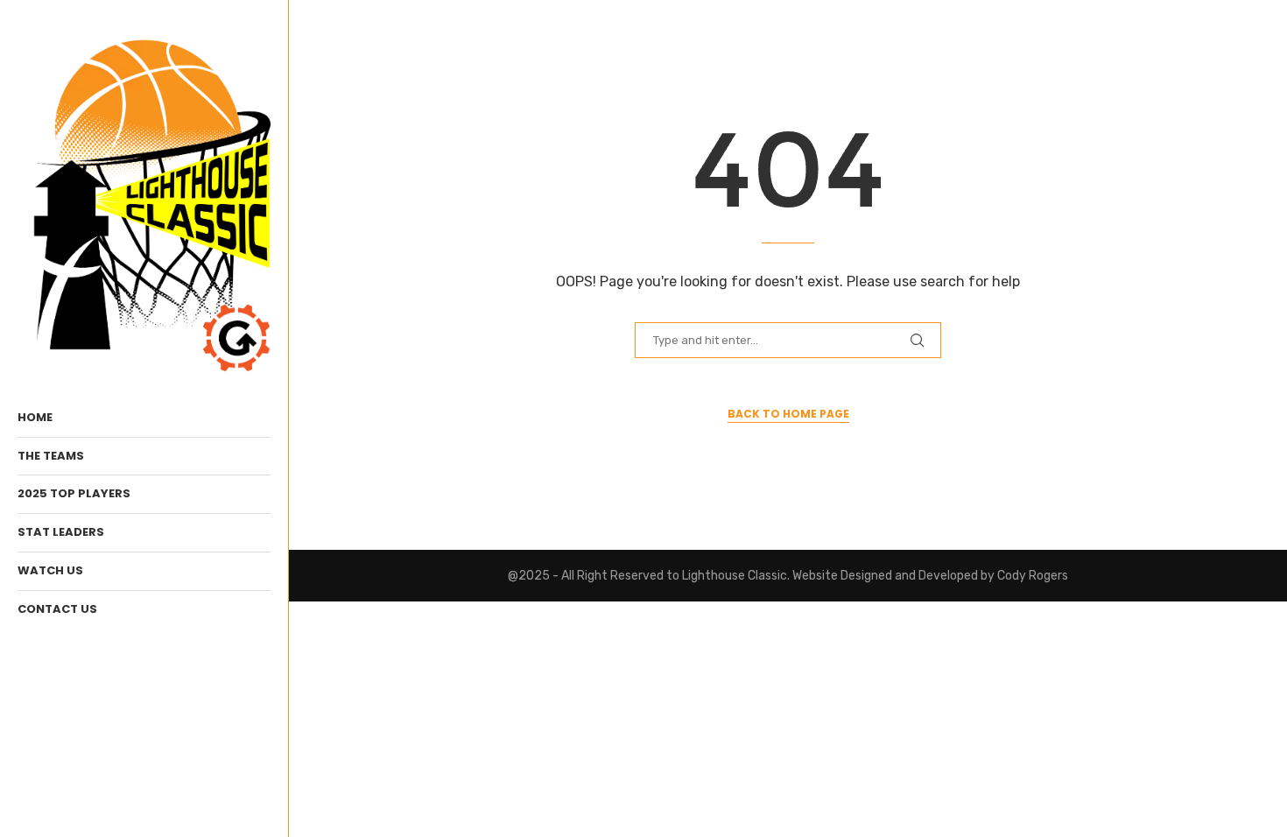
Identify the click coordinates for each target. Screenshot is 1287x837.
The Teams (51, 455)
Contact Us (57, 609)
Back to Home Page (788, 413)
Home (35, 417)
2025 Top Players (74, 493)
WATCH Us (50, 570)
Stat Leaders (61, 532)
